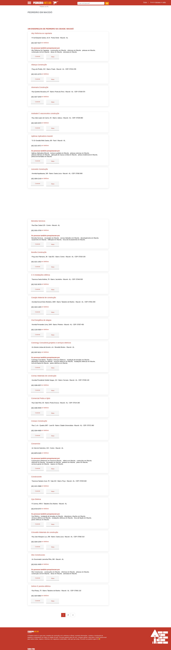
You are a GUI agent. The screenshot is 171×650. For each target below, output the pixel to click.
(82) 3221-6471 (36, 145)
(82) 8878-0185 (36, 453)
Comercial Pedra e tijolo (40, 398)
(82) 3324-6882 (36, 596)
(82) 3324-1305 (36, 307)
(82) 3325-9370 (36, 123)
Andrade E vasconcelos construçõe (45, 113)
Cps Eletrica (36, 499)
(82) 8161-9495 (36, 564)
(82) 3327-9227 (36, 43)
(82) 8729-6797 (36, 509)
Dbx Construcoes (38, 555)
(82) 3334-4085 (36, 430)
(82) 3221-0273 (36, 74)
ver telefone (45, 43)
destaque (158, 2)
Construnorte (36, 477)
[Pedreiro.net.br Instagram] (29, 640)
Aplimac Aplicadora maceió (42, 136)
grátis (164, 2)
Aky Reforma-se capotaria (41, 33)
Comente (37, 56)
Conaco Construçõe (39, 421)
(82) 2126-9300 (36, 329)
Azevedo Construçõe (39, 169)
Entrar (145, 2)
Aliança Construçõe (39, 65)
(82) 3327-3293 (36, 97)
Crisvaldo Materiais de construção (44, 532)
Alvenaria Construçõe (39, 87)
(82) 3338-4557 (36, 385)
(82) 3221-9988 (36, 486)
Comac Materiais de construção (43, 376)
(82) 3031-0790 (36, 230)
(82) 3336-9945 (36, 408)
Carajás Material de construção (43, 298)
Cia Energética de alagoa (41, 320)
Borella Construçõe (38, 252)
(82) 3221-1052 (36, 262)
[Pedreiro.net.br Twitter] (28, 640)
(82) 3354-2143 (36, 178)
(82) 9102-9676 (36, 284)
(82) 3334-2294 (36, 542)
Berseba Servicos (38, 221)
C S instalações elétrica (40, 275)
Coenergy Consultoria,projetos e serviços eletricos (51, 343)
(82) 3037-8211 (36, 352)
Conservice (35, 444)
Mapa (52, 56)
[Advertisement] (69, 20)
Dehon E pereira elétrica (40, 586)
